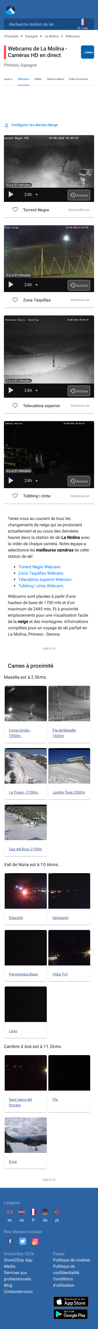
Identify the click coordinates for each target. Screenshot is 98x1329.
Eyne (13, 1161)
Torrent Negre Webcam (39, 566)
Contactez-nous (18, 1291)
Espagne (31, 36)
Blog (8, 1285)
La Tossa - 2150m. (24, 792)
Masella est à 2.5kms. (25, 677)
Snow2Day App (18, 1260)
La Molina (52, 36)
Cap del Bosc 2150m (25, 849)
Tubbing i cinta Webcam (40, 585)
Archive (79, 195)
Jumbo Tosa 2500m (69, 792)
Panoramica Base (23, 974)
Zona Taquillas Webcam (40, 573)
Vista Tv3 (60, 974)
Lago (13, 1031)
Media (9, 1266)
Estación (16, 918)
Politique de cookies (71, 1260)
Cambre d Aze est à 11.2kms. (33, 1046)
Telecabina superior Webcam (45, 579)
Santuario (60, 918)
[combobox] (41, 24)
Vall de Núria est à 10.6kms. (31, 864)
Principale (11, 36)
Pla (55, 1099)
